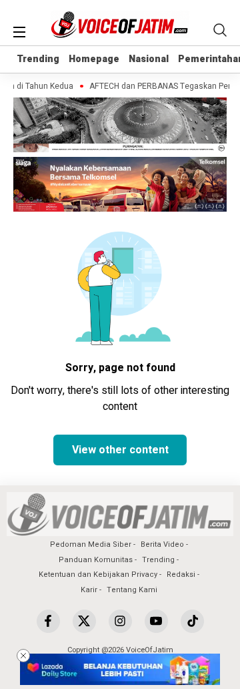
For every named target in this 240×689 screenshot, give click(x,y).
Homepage (94, 59)
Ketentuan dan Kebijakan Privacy (98, 574)
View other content (120, 450)
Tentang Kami (132, 590)
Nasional (149, 59)
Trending (38, 59)
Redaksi (181, 574)
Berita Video (162, 544)
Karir (89, 590)
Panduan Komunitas (96, 560)
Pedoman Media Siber (90, 544)
